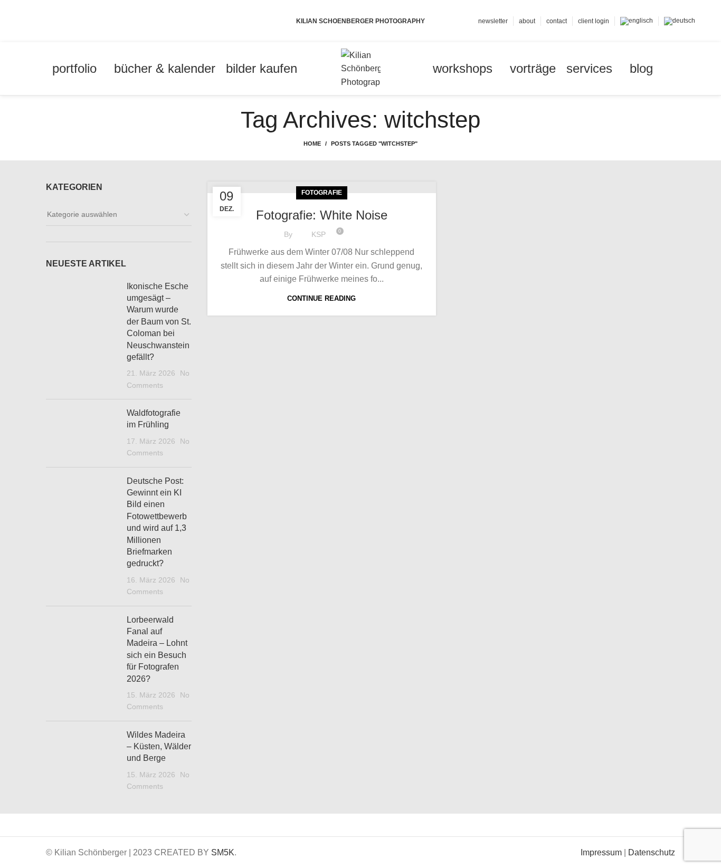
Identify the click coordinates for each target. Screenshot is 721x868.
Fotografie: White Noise (321, 215)
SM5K (222, 852)
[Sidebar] (13, 827)
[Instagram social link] (56, 21)
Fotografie (321, 192)
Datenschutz (651, 852)
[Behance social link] (68, 21)
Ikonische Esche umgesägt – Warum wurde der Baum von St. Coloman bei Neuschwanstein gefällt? (159, 321)
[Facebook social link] (32, 21)
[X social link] (44, 21)
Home (312, 143)
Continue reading (321, 298)
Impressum (601, 852)
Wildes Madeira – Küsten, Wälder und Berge (159, 746)
